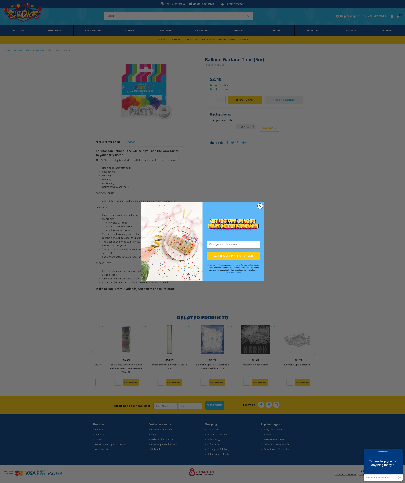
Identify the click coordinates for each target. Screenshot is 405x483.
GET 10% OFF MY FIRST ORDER (233, 256)
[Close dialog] (260, 206)
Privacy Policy (230, 272)
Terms (239, 272)
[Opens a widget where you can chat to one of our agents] (383, 465)
